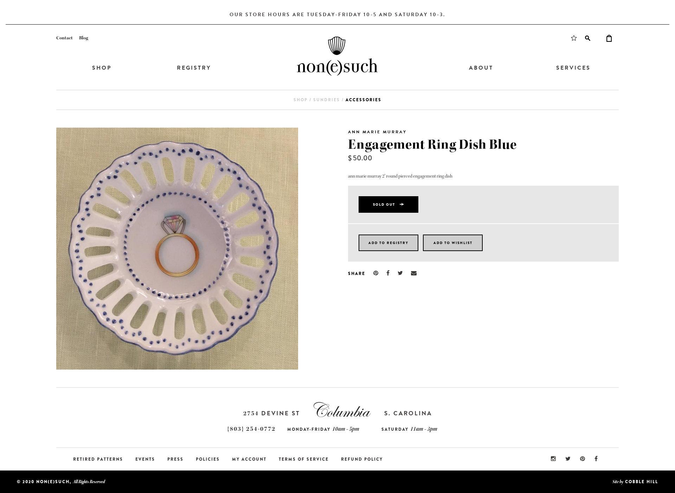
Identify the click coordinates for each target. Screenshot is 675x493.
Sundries (326, 100)
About (481, 68)
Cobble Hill (641, 482)
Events (145, 459)
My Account (249, 459)
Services (573, 68)
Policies (208, 459)
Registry (194, 68)
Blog (83, 38)
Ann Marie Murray (377, 132)
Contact (64, 38)
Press (175, 459)
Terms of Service (304, 459)
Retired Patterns (98, 459)
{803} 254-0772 (251, 429)
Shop (101, 68)
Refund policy (362, 459)
